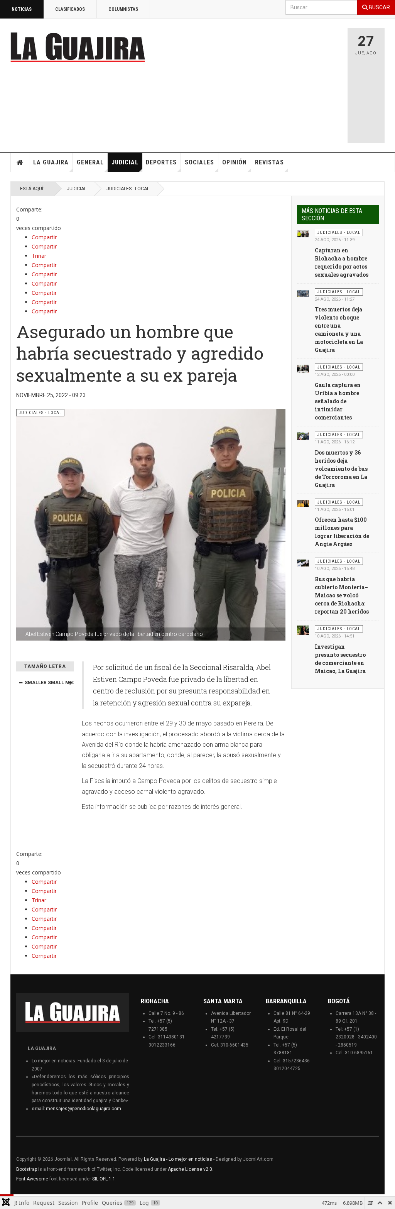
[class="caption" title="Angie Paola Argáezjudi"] (303, 503)
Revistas (269, 162)
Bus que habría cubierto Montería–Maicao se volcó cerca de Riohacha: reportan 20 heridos (342, 595)
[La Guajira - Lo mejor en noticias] (77, 47)
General (90, 162)
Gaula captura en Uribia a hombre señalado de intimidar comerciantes (338, 401)
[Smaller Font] (20, 682)
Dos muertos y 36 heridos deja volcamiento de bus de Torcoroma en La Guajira (341, 469)
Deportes (161, 162)
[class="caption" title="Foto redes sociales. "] (303, 293)
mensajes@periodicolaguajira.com (83, 1108)
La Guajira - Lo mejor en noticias (178, 1159)
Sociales (199, 162)
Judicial (124, 162)
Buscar (379, 7)
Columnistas (123, 9)
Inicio (20, 162)
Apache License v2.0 (190, 1169)
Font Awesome (32, 1179)
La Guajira (51, 162)
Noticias (22, 9)
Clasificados (70, 9)
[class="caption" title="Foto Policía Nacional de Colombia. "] (303, 233)
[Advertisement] (273, 82)
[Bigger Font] (70, 682)
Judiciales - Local (127, 188)
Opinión (234, 162)
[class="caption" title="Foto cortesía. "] (303, 562)
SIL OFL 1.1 (103, 1179)
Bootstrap (26, 1169)
